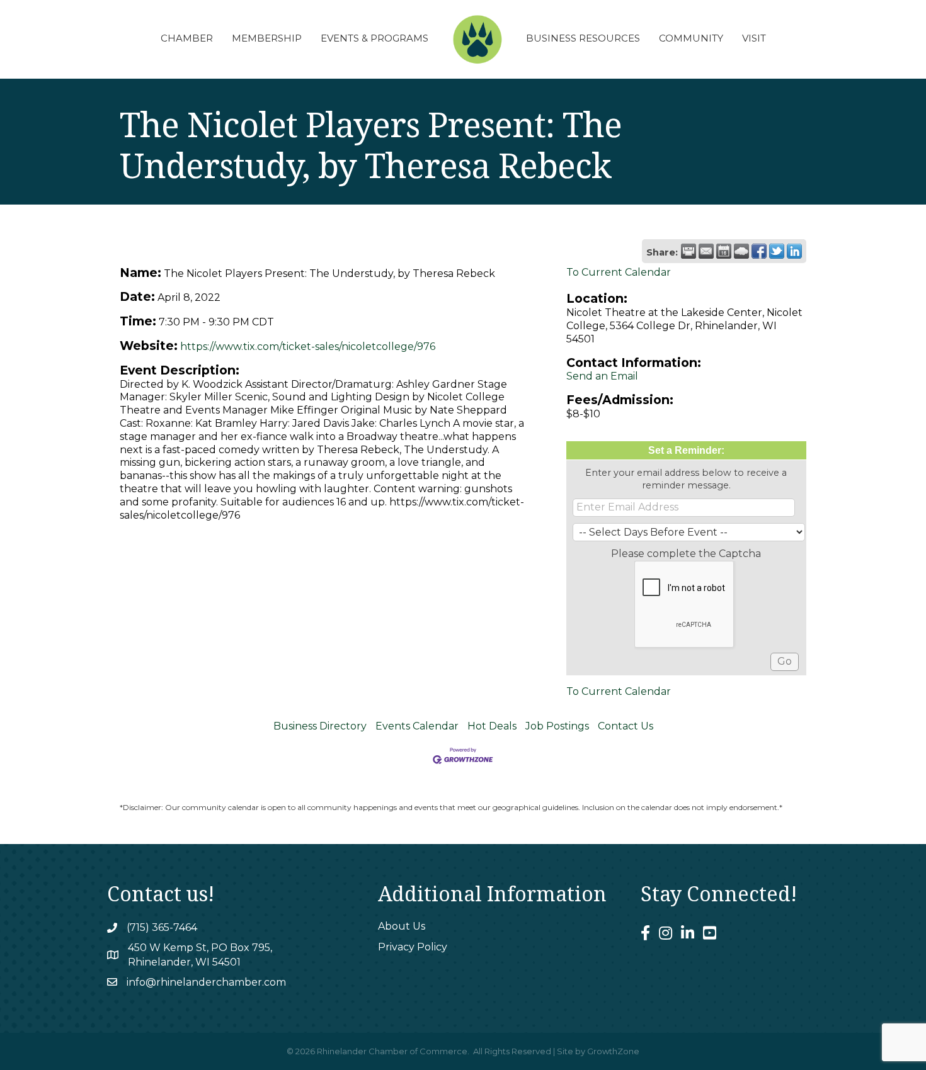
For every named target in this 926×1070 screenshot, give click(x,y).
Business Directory (320, 726)
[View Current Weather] (741, 251)
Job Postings (557, 726)
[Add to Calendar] (723, 251)
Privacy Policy (412, 947)
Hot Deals (492, 726)
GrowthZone (613, 1051)
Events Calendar (417, 726)
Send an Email (602, 376)
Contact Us (625, 726)
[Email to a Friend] (706, 251)
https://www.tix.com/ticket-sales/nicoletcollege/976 (307, 346)
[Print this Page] (688, 251)
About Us (401, 926)
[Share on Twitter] (776, 251)
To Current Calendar (618, 272)
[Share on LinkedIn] (794, 251)
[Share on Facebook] (759, 251)
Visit (754, 38)
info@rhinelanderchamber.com (206, 982)
